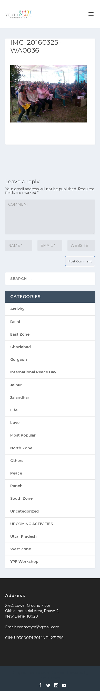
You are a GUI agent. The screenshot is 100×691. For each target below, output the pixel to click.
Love (14, 422)
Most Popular (23, 435)
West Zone (20, 549)
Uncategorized (24, 511)
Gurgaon (18, 359)
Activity (17, 309)
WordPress (50, 678)
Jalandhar (19, 397)
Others (16, 460)
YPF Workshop (24, 561)
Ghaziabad (20, 347)
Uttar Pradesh (23, 536)
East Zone (19, 334)
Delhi (15, 321)
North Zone (21, 448)
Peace (16, 473)
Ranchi (17, 486)
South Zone (21, 498)
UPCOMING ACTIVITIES (31, 524)
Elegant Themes (49, 673)
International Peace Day (33, 372)
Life (13, 410)
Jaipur (16, 385)
